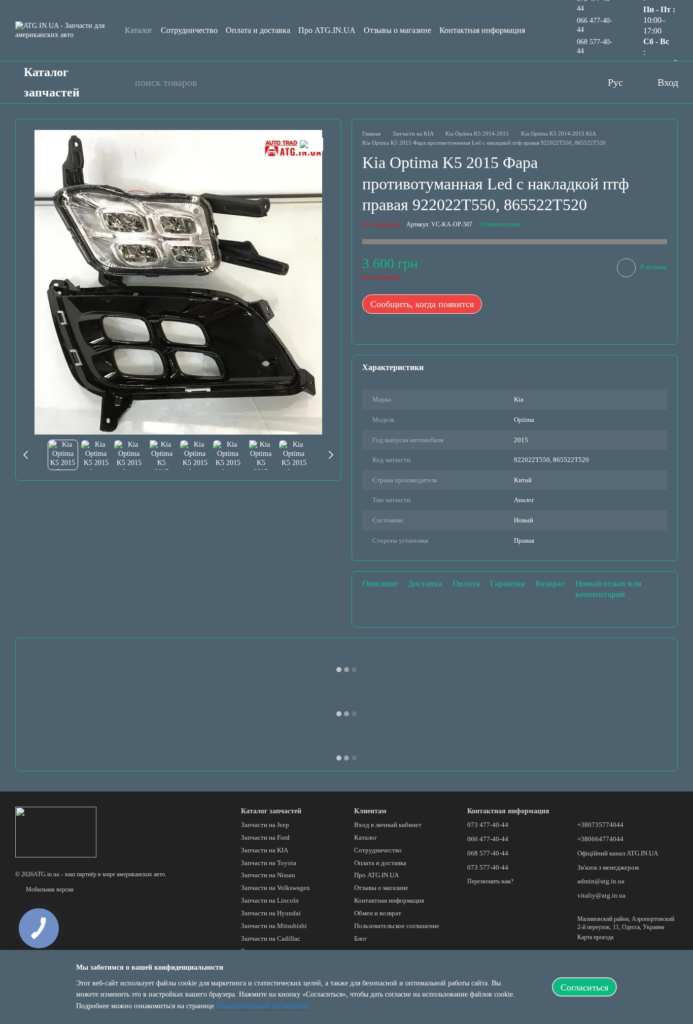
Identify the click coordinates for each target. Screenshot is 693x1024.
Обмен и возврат (377, 913)
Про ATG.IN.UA (327, 30)
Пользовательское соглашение (396, 926)
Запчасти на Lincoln (270, 900)
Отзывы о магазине (397, 30)
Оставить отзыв (500, 224)
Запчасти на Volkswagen (275, 887)
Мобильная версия (49, 889)
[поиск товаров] (122, 82)
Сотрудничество (189, 30)
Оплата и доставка (258, 30)
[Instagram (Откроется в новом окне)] (555, 82)
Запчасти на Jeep (265, 825)
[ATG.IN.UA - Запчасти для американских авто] (55, 831)
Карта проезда (595, 937)
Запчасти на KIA (264, 850)
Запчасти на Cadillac (270, 938)
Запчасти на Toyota (268, 863)
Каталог (139, 30)
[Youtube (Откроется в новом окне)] (535, 82)
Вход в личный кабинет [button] (388, 825)
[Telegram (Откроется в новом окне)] (575, 82)
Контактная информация (482, 30)
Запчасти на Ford (265, 837)
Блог (360, 938)
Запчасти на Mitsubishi (274, 926)
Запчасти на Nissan (268, 875)
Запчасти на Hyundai (271, 913)
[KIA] (310, 144)
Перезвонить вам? (490, 881)
